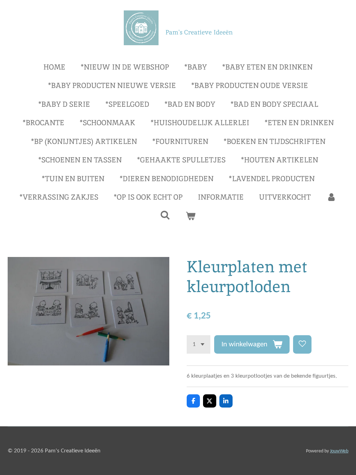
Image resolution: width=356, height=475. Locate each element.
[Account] (331, 197)
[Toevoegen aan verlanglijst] (302, 344)
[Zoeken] (165, 215)
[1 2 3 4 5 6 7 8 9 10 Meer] (198, 344)
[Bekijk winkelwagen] (191, 216)
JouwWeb (339, 451)
